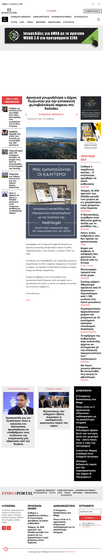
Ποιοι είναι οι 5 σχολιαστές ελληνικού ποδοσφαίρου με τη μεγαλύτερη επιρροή (86, 414)
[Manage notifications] (6, 549)
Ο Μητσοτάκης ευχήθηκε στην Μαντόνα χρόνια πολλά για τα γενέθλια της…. (91, 220)
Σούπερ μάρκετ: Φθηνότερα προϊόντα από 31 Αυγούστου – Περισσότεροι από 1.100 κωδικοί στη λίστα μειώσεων (91, 292)
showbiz (84, 380)
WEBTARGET (70, 552)
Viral (83, 244)
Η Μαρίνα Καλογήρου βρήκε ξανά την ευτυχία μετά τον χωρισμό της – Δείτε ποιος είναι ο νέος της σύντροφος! (87, 436)
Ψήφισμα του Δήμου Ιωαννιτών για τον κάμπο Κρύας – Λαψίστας (14, 181)
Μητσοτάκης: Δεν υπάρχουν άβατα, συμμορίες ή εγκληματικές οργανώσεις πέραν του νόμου (54, 418)
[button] (98, 19)
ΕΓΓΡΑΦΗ (89, 518)
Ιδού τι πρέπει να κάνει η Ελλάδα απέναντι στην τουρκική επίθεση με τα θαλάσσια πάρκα (15, 203)
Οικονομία (86, 211)
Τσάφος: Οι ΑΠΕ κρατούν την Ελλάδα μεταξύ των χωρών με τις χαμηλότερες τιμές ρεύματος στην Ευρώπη (91, 199)
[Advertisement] (51, 71)
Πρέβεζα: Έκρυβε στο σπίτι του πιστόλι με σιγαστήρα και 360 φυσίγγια (15, 138)
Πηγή (28, 300)
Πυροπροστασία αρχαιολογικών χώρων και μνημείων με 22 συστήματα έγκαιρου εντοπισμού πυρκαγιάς (90, 318)
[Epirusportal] (51, 11)
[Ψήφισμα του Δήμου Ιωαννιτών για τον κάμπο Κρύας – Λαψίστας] (5, 175)
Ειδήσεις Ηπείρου (51, 114)
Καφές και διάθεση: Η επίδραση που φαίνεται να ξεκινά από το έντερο (89, 255)
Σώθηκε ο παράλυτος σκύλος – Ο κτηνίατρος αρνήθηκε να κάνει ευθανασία (88, 175)
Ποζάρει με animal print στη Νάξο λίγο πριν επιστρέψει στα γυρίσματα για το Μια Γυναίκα (15, 117)
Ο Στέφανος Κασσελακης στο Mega (86, 399)
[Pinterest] (41, 123)
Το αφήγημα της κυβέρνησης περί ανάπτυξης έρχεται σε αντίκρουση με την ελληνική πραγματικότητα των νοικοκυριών (91, 347)
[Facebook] (92, 4)
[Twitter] (98, 4)
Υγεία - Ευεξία (87, 266)
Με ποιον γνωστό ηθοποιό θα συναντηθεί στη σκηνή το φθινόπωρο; (91, 371)
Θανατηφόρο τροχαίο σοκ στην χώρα (88, 272)
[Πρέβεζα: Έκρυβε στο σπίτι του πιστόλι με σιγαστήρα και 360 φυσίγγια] (5, 132)
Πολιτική (85, 187)
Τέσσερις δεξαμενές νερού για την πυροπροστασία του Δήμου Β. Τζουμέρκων (86, 469)
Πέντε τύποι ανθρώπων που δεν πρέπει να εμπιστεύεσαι (90, 237)
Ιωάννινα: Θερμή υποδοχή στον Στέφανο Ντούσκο (87, 453)
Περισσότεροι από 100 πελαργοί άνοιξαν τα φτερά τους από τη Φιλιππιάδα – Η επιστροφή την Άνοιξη (16, 159)
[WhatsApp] (47, 123)
